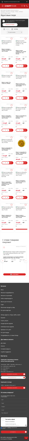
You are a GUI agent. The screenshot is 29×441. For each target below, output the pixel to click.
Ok (26, 438)
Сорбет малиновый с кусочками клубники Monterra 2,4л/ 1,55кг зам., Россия (13, 257)
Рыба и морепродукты (7, 298)
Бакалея (3, 317)
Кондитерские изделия (7, 323)
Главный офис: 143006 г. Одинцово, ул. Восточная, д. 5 (11, 364)
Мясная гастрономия (6, 295)
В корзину (11, 66)
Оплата (3, 346)
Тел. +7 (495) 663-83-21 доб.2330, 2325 (8, 366)
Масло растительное (6, 301)
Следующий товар (26, 260)
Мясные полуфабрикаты (7, 292)
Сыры (2, 304)
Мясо (2, 289)
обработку (9, 427)
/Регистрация (11, 24)
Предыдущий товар (2, 260)
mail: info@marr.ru (4, 369)
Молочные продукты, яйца (8, 307)
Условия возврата (5, 349)
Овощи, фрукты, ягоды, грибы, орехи (10, 315)
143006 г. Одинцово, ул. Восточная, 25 (8, 385)
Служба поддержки (6, 352)
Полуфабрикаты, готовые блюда (9, 335)
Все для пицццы (5, 332)
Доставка (3, 343)
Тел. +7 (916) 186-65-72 (5, 368)
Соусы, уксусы (4, 320)
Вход (7, 24)
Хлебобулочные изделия (7, 326)
